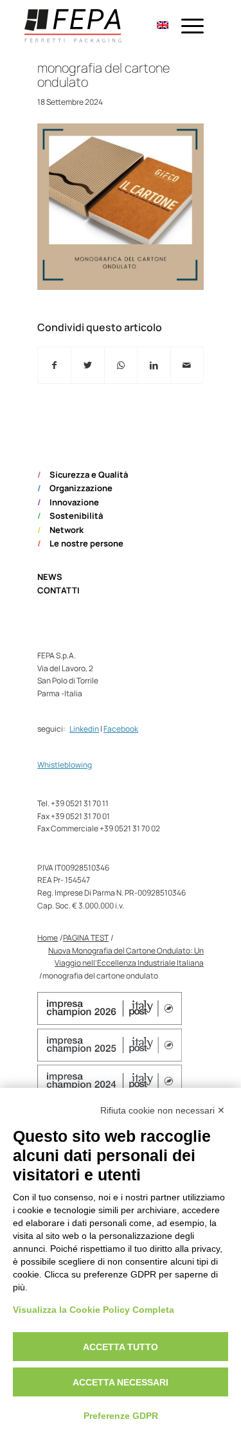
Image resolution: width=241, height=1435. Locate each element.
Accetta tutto (120, 1347)
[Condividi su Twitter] (87, 365)
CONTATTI (58, 590)
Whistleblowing (64, 764)
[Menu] (186, 25)
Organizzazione (80, 488)
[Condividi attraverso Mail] (187, 365)
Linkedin (84, 728)
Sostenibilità (76, 515)
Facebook (120, 728)
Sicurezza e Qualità (88, 474)
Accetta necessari (120, 1382)
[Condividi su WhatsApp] (121, 365)
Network (66, 530)
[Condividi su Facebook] (54, 365)
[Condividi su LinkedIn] (154, 365)
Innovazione (74, 502)
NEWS (49, 576)
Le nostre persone (86, 543)
